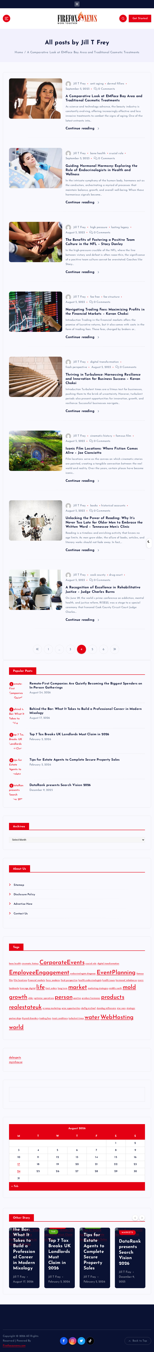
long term (62, 988)
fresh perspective (76, 367)
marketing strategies (98, 988)
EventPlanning (116, 973)
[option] (24, 1258)
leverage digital (27, 988)
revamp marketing (52, 1008)
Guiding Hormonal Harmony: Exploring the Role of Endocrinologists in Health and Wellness (101, 170)
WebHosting (117, 1017)
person (64, 997)
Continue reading (81, 128)
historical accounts (113, 505)
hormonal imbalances (126, 980)
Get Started (140, 18)
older (30, 998)
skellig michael (88, 1008)
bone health (98, 153)
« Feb (14, 1186)
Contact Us (21, 913)
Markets (92, 1233)
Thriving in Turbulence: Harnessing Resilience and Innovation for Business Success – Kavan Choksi (103, 379)
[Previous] (135, 1218)
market (77, 987)
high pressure (98, 227)
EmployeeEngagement (39, 973)
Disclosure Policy (24, 894)
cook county (98, 574)
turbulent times (76, 1018)
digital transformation (104, 361)
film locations (20, 980)
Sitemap (19, 885)
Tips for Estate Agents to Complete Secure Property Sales (74, 759)
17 (18, 1164)
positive (77, 998)
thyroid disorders (30, 1018)
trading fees (45, 1018)
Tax (18, 1232)
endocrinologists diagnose (83, 974)
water (92, 1017)
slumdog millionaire (106, 1008)
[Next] (142, 1218)
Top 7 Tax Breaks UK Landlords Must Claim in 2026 (69, 734)
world (16, 1027)
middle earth (115, 988)
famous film (123, 435)
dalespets (15, 1057)
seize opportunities (71, 1008)
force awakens (53, 980)
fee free (95, 296)
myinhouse (15, 1062)
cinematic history (101, 435)
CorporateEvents (62, 963)
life (40, 987)
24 (18, 1171)
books (94, 505)
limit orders (51, 988)
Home (19, 52)
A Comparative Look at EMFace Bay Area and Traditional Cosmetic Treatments (83, 52)
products (112, 997)
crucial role (116, 153)
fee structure (111, 296)
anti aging (96, 83)
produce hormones (91, 998)
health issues (108, 980)
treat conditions (60, 1018)
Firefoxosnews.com (14, 1345)
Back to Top (140, 1341)
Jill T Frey (79, 83)
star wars (121, 1008)
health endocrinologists (89, 980)
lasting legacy (120, 227)
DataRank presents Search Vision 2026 (60, 785)
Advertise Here (23, 904)
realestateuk (25, 1007)
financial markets (36, 980)
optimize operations (44, 998)
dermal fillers (115, 83)
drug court (115, 574)
